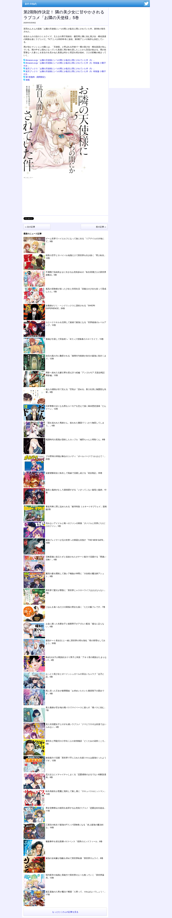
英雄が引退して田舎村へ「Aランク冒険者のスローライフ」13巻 (75, 338)
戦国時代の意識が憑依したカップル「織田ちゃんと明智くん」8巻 (75, 439)
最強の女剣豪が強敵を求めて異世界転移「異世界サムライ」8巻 (74, 858)
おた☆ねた (31, 3)
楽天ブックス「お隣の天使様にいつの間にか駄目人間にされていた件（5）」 (60, 68)
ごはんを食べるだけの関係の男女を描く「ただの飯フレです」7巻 (75, 606)
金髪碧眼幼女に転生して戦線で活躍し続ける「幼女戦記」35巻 (74, 472)
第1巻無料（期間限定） (36, 76)
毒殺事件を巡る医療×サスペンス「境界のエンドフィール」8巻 (74, 841)
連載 (28, 79)
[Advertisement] (44, 197)
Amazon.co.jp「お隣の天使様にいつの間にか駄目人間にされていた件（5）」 (60, 60)
